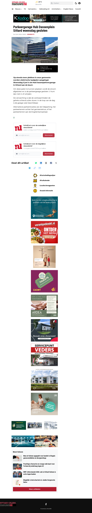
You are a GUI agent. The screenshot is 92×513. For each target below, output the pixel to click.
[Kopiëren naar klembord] (34, 168)
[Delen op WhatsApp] (36, 163)
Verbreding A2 (44, 9)
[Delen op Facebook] (51, 163)
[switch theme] (76, 3)
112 (25, 9)
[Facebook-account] (46, 504)
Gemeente (32, 9)
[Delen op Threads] (46, 163)
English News (68, 9)
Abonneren (49, 135)
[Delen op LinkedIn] (41, 163)
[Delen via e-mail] (40, 168)
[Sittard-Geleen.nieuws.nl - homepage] (20, 3)
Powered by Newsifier (46, 508)
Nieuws (17, 9)
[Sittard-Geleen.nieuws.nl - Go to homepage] (8, 504)
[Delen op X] (56, 163)
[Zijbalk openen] (13, 9)
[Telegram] (29, 168)
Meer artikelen (34, 489)
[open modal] (79, 3)
